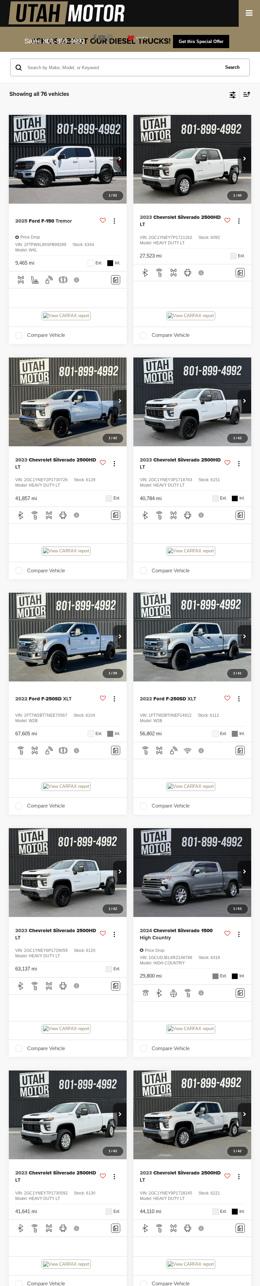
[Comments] (115, 279)
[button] (120, 159)
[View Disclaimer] (77, 280)
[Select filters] (233, 94)
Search (232, 67)
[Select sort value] (245, 94)
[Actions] (114, 221)
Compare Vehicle (46, 335)
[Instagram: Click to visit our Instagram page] (110, 38)
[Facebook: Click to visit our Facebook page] (95, 38)
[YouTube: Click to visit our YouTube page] (101, 38)
